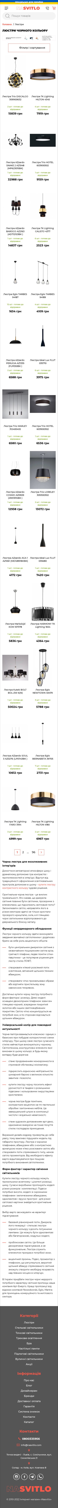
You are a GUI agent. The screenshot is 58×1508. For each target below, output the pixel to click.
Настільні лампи (29, 1348)
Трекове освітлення (29, 1338)
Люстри (29, 1322)
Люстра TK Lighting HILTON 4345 (43, 98)
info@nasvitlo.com (31, 1445)
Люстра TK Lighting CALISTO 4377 (43, 230)
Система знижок (29, 1411)
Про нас (29, 1380)
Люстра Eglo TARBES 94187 (15, 296)
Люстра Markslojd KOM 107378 (15, 625)
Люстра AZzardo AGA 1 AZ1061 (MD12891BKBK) (15, 559)
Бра (29, 1343)
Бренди (29, 1396)
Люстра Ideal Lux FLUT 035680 (42, 559)
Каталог (29, 1422)
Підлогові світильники (29, 1353)
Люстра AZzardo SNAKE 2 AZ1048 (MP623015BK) (15, 165)
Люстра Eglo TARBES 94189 (43, 296)
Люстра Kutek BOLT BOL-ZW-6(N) (15, 691)
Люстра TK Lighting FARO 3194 (15, 823)
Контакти (29, 1416)
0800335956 (31, 1439)
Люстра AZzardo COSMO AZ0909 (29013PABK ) (15, 495)
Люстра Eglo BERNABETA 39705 (42, 757)
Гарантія (29, 1406)
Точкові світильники (29, 1333)
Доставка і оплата (29, 1401)
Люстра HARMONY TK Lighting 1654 (42, 625)
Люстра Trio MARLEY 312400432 (15, 428)
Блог (29, 1385)
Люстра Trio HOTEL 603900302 (43, 428)
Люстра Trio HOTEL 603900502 (43, 164)
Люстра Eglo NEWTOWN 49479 (43, 691)
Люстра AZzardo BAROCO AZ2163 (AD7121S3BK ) (15, 231)
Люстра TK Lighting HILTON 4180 (43, 823)
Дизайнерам (29, 1390)
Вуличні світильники (29, 1359)
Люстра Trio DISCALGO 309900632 (15, 98)
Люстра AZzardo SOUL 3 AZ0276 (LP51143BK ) (15, 757)
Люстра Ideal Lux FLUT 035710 (42, 362)
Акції (29, 1364)
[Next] (41, 852)
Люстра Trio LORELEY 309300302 (43, 493)
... (28, 852)
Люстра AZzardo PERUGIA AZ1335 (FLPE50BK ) (15, 363)
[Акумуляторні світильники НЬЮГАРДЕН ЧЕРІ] (29, 38)
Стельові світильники (29, 1327)
